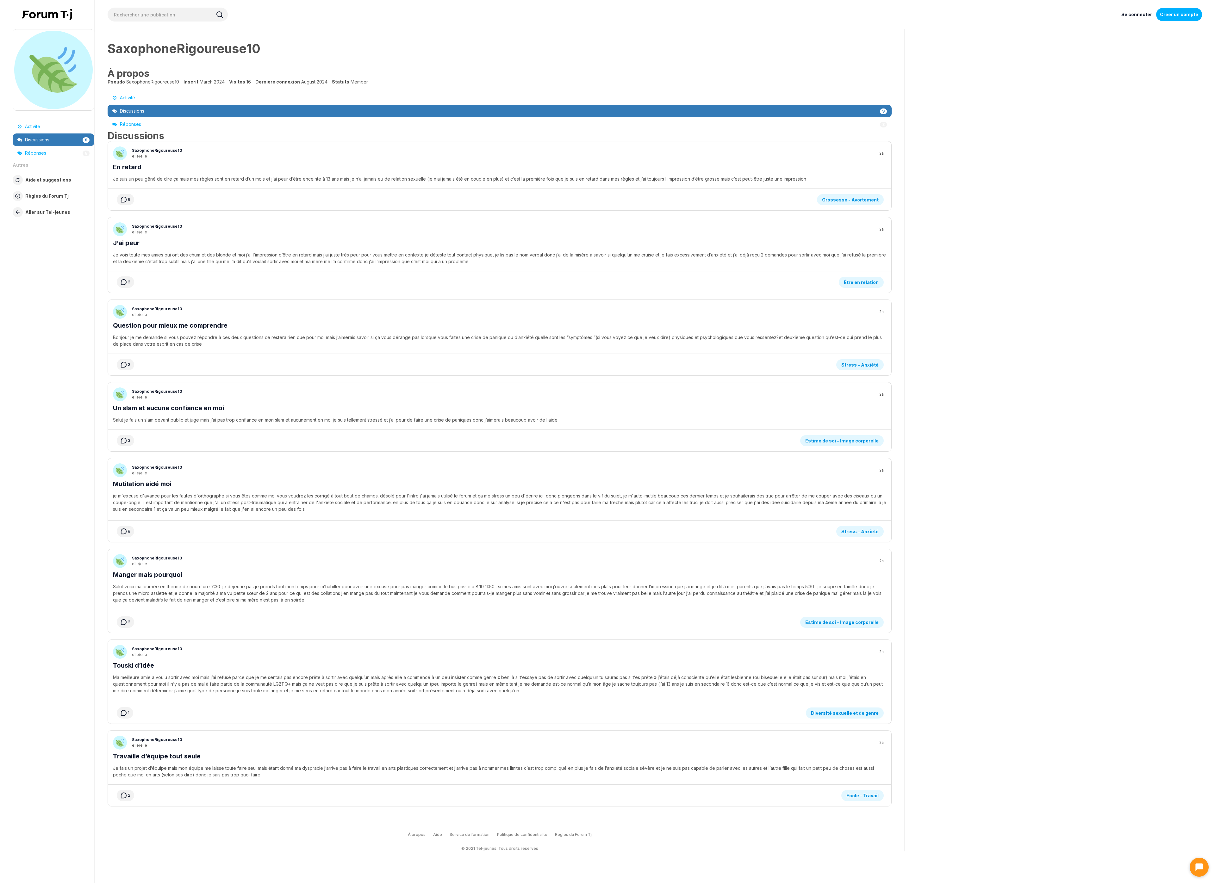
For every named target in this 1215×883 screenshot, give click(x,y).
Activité (32, 126)
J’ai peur (126, 243)
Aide (437, 834)
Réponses (55, 153)
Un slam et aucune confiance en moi (168, 408)
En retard (127, 167)
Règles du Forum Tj (573, 834)
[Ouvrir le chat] (1199, 867)
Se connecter (1136, 14)
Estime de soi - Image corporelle (842, 440)
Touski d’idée (133, 665)
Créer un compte (1179, 14)
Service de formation (469, 834)
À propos (417, 834)
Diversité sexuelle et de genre (845, 713)
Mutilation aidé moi (142, 484)
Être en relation (861, 282)
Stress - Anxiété (860, 364)
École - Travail (862, 795)
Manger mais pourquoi (147, 574)
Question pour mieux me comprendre (170, 325)
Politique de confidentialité (522, 834)
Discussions (55, 139)
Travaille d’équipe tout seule (157, 756)
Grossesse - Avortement (850, 199)
